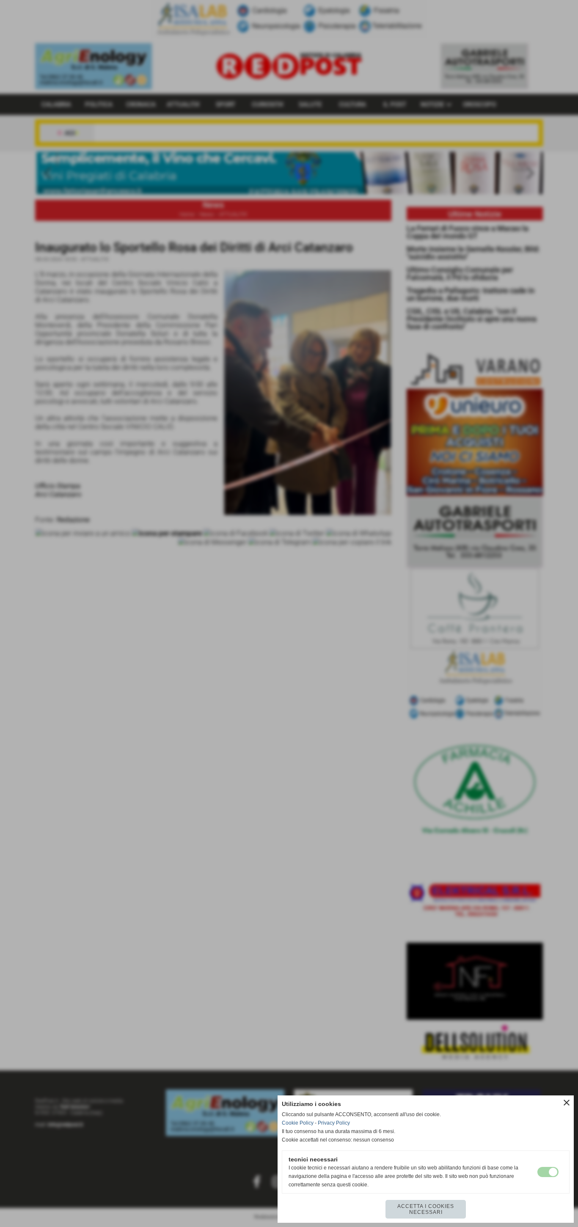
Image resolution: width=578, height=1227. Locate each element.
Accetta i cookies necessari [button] (425, 1209)
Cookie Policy (298, 1123)
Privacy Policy (334, 1123)
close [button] (566, 1103)
